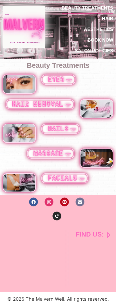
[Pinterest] (64, 202)
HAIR (107, 18)
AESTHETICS (98, 29)
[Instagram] (49, 202)
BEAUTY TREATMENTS (87, 8)
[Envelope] (80, 202)
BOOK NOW (100, 40)
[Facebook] (33, 202)
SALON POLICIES (94, 50)
